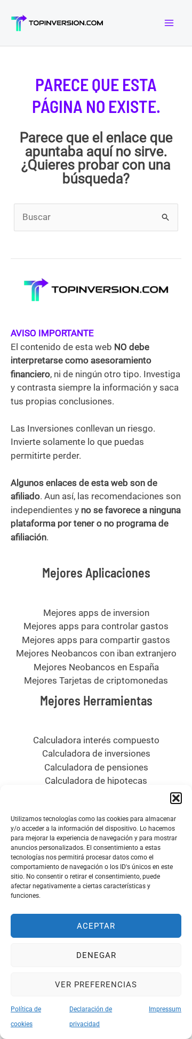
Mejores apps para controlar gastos (96, 626)
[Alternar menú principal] (169, 23)
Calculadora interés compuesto (96, 740)
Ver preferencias (96, 984)
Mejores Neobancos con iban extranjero (96, 653)
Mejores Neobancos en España (96, 667)
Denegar (96, 955)
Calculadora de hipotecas (96, 780)
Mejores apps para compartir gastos (96, 640)
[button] (176, 798)
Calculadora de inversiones (96, 753)
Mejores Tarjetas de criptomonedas (96, 680)
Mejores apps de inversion (96, 612)
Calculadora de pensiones (96, 767)
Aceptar (96, 926)
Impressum (165, 1009)
